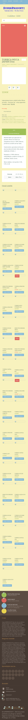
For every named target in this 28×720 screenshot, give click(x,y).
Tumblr (9, 678)
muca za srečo (5, 122)
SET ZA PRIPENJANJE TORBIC (6, 203)
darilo (11, 119)
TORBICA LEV (6, 453)
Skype (19, 674)
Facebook (3, 671)
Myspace (6, 678)
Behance (16, 674)
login (4, 3)
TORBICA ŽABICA (19, 411)
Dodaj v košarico (7, 208)
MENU (3, 25)
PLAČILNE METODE (12, 604)
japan (15, 121)
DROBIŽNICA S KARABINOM (12, 116)
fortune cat (11, 121)
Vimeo (19, 671)
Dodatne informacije (14, 133)
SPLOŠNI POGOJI (11, 610)
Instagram (13, 674)
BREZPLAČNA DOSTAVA (13, 594)
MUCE (3, 118)
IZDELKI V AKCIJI (22, 116)
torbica (15, 122)
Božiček (7, 119)
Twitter (6, 671)
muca (22, 121)
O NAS (21, 1)
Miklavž (19, 121)
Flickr (22, 671)
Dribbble (9, 674)
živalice (24, 122)
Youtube (6, 674)
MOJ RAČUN (16, 1)
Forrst (22, 674)
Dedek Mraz (4, 121)
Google (9, 671)
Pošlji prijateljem (7, 111)
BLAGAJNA (10, 1)
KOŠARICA (5, 1)
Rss (13, 671)
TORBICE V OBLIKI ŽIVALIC (11, 64)
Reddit (13, 678)
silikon (10, 122)
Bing (3, 678)
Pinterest (16, 671)
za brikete (19, 122)
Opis (14, 130)
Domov (3, 64)
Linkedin (3, 674)
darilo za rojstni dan (18, 119)
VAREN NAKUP (11, 599)
